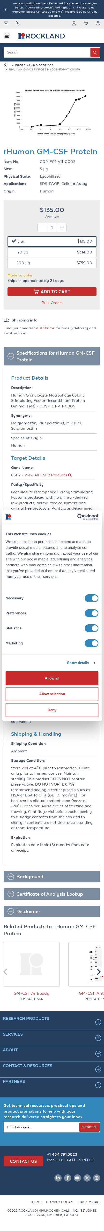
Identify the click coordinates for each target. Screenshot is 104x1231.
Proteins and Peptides (34, 65)
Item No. (12, 161)
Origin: (10, 191)
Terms (35, 1202)
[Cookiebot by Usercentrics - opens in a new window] (77, 517)
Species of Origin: (27, 438)
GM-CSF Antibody (32, 993)
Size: (8, 169)
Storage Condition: (28, 760)
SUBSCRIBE (89, 1127)
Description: (22, 387)
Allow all (52, 678)
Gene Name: (22, 467)
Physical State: (17, 176)
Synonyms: (21, 415)
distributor (45, 328)
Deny (52, 710)
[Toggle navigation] (7, 35)
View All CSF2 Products (45, 475)
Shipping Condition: (29, 743)
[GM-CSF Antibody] (31, 964)
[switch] (91, 613)
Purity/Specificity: (28, 484)
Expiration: (21, 837)
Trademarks (89, 1202)
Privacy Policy (59, 1202)
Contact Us (23, 1161)
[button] (98, 24)
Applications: (16, 183)
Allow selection (52, 694)
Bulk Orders (52, 302)
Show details (78, 663)
